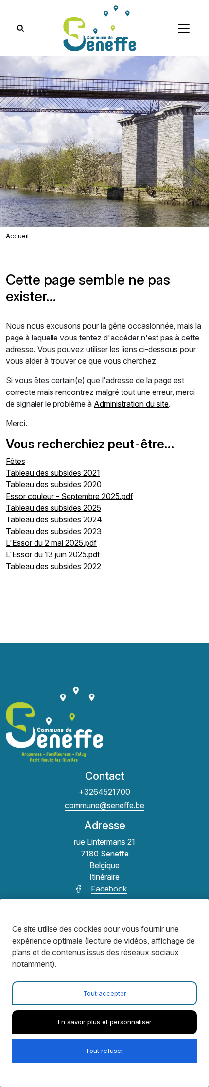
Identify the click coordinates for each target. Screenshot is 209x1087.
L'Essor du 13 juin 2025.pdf (53, 554)
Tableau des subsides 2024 (54, 519)
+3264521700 (104, 792)
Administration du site (131, 404)
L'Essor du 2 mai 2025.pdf (51, 543)
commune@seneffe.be (104, 805)
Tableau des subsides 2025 (53, 508)
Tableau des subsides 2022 (53, 566)
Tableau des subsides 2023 (54, 531)
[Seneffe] (99, 28)
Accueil (17, 236)
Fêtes (15, 461)
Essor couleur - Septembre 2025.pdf (69, 496)
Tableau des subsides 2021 (53, 473)
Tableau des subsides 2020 (54, 484)
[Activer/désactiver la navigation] (183, 28)
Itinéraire (104, 877)
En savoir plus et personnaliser (105, 1022)
